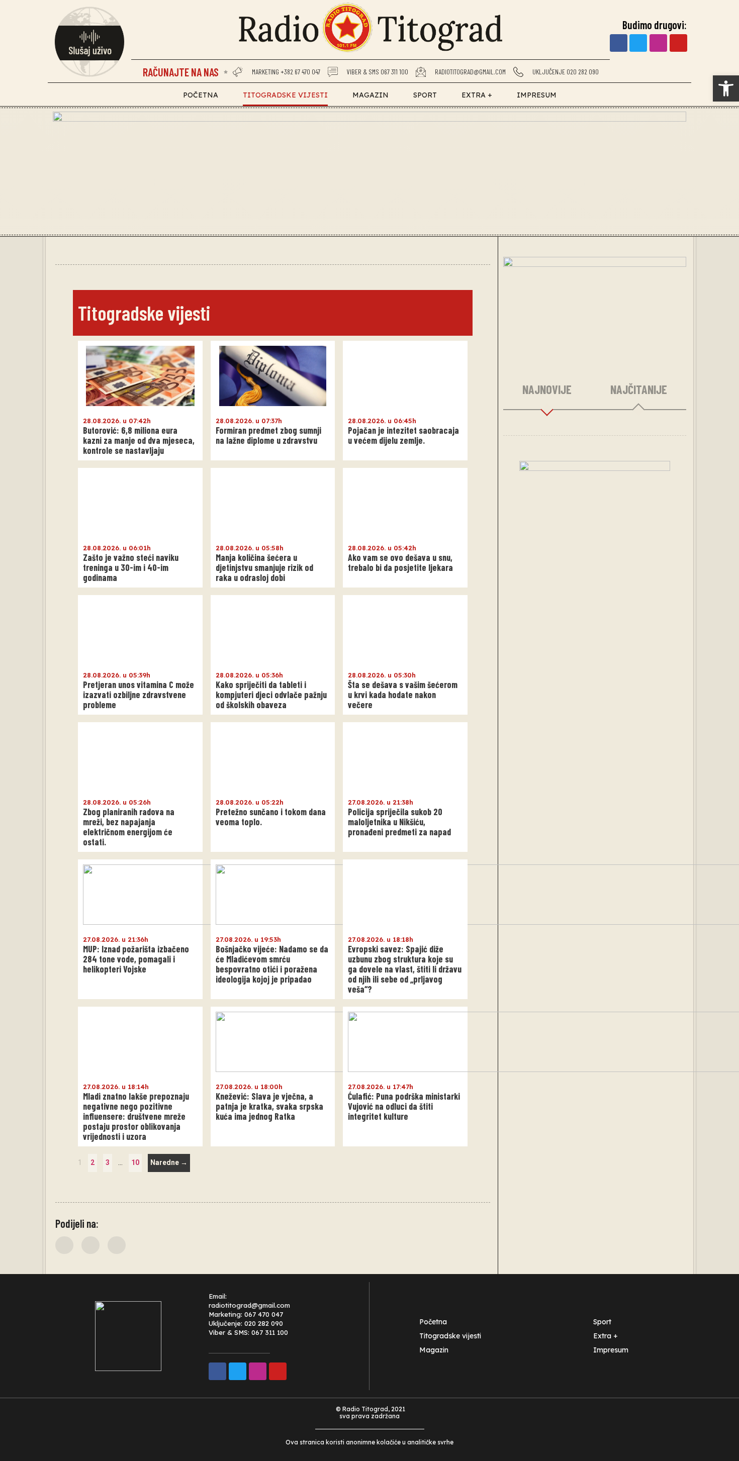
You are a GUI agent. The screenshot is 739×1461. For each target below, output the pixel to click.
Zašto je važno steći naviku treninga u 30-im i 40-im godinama (130, 567)
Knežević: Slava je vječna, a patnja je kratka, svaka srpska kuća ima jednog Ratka (269, 1106)
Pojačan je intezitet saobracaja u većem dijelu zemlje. (403, 435)
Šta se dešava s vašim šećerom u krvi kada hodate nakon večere (402, 694)
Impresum (537, 95)
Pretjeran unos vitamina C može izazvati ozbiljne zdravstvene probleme (138, 694)
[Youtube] (678, 43)
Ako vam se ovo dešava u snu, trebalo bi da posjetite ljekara (400, 562)
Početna (200, 95)
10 (136, 1160)
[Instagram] (658, 43)
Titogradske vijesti (285, 95)
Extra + (476, 95)
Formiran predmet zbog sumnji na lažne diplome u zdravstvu (268, 435)
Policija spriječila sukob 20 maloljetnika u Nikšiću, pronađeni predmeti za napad (399, 821)
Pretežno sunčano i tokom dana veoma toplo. (271, 816)
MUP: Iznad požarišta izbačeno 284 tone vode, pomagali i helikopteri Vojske (136, 959)
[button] (64, 1245)
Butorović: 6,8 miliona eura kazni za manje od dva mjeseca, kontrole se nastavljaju (139, 440)
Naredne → (169, 1162)
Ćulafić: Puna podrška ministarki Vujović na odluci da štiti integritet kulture (404, 1106)
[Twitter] (638, 43)
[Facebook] (618, 43)
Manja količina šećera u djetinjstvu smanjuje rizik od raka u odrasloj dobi (264, 567)
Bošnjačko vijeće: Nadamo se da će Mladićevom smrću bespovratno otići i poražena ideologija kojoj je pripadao (272, 964)
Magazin (370, 95)
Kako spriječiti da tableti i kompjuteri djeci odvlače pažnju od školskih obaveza (271, 694)
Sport (425, 95)
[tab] (547, 390)
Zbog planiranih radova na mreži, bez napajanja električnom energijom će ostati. (128, 826)
